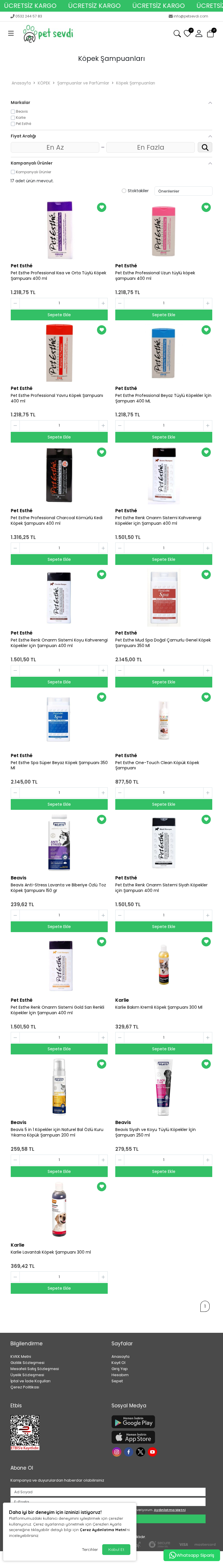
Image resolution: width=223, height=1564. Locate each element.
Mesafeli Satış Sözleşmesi (34, 1369)
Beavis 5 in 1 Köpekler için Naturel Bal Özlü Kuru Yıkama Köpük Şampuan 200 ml (57, 1132)
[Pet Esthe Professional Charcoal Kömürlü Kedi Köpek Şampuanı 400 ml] (59, 475)
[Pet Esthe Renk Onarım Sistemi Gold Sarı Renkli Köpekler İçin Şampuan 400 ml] (59, 965)
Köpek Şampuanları (135, 83)
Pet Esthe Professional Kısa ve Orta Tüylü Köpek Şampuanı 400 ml (58, 275)
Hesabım (120, 1375)
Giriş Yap (120, 1369)
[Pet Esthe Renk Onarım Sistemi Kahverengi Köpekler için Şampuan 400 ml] (163, 475)
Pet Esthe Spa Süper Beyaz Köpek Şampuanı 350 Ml (59, 765)
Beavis (18, 877)
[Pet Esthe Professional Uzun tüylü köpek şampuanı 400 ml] (163, 230)
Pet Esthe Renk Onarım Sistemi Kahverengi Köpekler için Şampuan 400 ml (158, 520)
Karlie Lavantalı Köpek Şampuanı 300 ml (51, 1252)
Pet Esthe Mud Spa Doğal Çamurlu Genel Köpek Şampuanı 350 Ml (163, 642)
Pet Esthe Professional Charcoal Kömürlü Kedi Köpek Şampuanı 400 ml (56, 520)
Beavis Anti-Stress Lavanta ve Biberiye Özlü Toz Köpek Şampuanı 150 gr (58, 887)
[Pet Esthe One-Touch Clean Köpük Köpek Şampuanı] (163, 720)
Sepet (117, 1381)
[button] (11, 34)
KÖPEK (44, 83)
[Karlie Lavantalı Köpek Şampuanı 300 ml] (59, 1209)
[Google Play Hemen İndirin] (159, 1421)
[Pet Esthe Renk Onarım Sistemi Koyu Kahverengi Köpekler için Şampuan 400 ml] (59, 597)
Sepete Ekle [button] (59, 315)
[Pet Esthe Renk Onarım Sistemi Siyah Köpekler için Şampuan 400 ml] (163, 842)
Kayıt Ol (118, 1362)
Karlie (122, 1000)
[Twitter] (141, 1451)
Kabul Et (116, 1549)
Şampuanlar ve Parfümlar (83, 83)
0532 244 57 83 (28, 16)
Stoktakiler (138, 191)
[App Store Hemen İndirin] (159, 1437)
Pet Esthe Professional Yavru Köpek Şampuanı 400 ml (57, 398)
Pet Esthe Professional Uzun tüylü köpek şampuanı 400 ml (155, 275)
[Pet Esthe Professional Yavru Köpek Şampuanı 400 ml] (59, 353)
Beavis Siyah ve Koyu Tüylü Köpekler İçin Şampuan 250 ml (155, 1132)
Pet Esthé (22, 265)
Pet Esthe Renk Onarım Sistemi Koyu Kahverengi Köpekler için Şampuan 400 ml (59, 642)
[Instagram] (117, 1451)
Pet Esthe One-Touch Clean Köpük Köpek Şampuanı (157, 765)
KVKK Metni (20, 1356)
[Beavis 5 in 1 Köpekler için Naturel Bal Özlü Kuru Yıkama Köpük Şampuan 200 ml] (59, 1087)
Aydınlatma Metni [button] (170, 1510)
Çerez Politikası (24, 1387)
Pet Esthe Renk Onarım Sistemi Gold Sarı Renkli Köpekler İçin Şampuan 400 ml (57, 1010)
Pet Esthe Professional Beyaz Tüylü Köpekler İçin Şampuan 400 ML (163, 398)
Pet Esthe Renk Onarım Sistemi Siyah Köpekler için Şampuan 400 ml (161, 887)
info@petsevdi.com (191, 16)
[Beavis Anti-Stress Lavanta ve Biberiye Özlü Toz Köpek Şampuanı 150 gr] (59, 842)
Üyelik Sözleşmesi (27, 1375)
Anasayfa (21, 83)
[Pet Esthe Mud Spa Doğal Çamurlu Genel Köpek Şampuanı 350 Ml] (163, 597)
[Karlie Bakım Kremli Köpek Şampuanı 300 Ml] (163, 965)
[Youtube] (153, 1451)
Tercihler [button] (90, 1549)
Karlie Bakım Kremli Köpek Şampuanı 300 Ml (158, 1007)
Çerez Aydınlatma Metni (103, 1529)
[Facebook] (129, 1451)
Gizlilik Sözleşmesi (27, 1362)
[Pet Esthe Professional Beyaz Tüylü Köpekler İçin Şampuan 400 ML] (163, 353)
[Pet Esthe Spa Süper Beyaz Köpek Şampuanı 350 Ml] (59, 720)
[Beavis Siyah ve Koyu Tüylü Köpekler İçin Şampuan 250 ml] (163, 1087)
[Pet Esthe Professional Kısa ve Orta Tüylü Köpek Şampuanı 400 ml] (59, 230)
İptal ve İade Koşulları (30, 1381)
